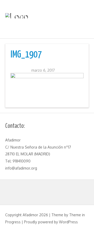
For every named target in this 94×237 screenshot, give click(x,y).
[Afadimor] (47, 15)
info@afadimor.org (21, 168)
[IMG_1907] (47, 86)
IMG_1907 (26, 55)
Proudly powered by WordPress (51, 222)
